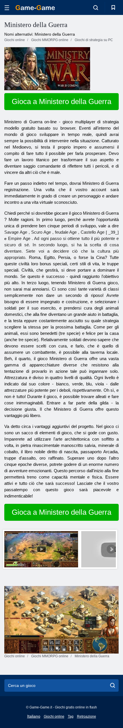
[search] (112, 685)
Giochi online (54, 716)
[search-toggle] (96, 7)
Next (111, 549)
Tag (71, 716)
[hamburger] (6, 7)
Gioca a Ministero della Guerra (61, 101)
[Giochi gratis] (35, 7)
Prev (11, 549)
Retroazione (86, 716)
